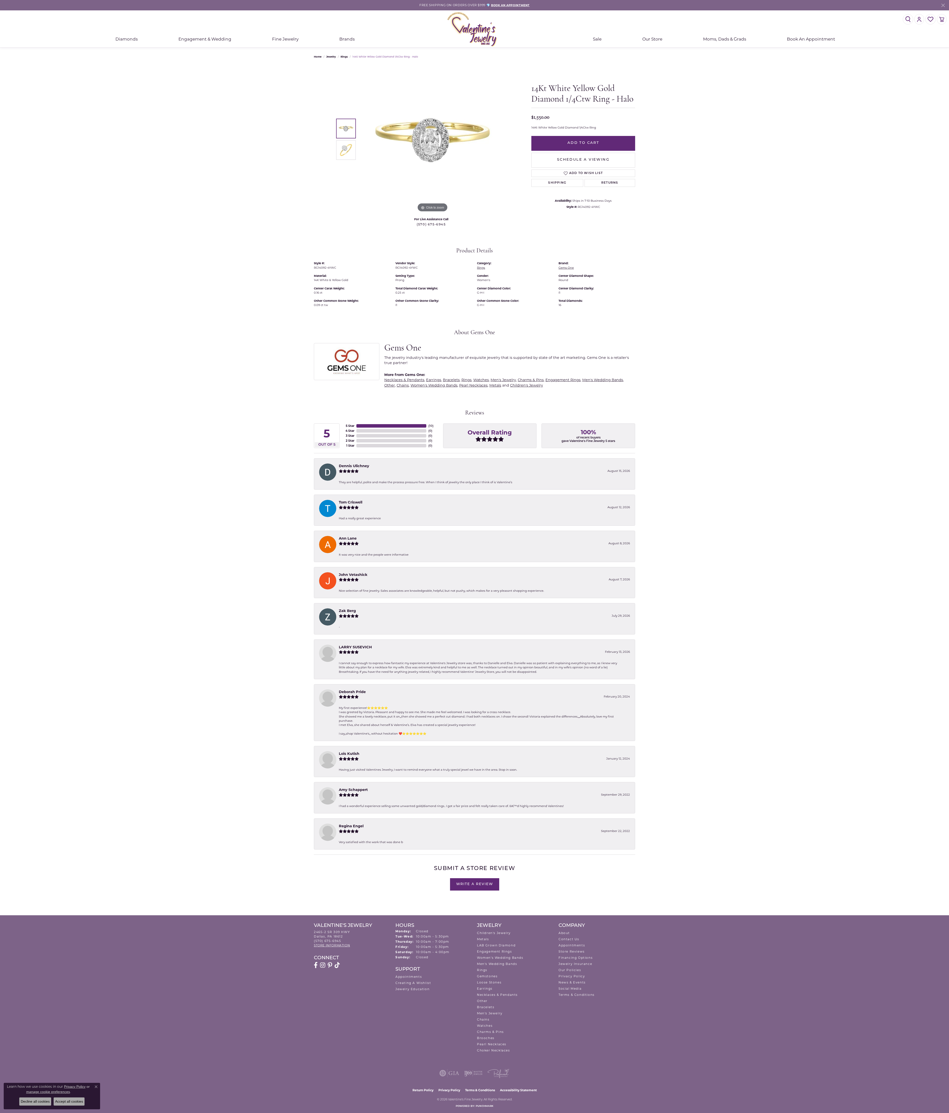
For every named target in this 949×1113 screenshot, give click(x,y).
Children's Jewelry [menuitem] (494, 933)
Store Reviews (572, 951)
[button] (908, 19)
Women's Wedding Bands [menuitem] (500, 958)
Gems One (566, 267)
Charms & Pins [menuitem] (490, 1032)
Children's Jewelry (526, 385)
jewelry (331, 56)
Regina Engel (351, 826)
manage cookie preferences (48, 1092)
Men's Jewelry (503, 380)
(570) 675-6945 (431, 224)
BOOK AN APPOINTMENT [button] (510, 5)
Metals (495, 385)
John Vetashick (353, 574)
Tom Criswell (350, 502)
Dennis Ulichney (354, 466)
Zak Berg (347, 611)
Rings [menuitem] (482, 970)
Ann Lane (348, 538)
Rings (344, 56)
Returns (609, 182)
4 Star (349, 431)
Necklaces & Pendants (404, 380)
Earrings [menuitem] (485, 988)
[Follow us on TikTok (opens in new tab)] (337, 965)
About (564, 933)
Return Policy (422, 1090)
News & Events (572, 982)
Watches (481, 380)
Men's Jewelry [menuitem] (490, 1013)
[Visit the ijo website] (473, 1073)
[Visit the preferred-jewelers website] (498, 1073)
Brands (347, 39)
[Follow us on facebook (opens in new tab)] (316, 965)
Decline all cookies (35, 1101)
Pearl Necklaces (473, 385)
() (430, 426)
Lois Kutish (349, 753)
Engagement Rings (563, 380)
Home (318, 56)
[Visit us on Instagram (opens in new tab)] (322, 965)
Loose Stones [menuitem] (489, 982)
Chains (403, 385)
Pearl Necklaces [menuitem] (491, 1044)
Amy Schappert (353, 789)
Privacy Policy (572, 976)
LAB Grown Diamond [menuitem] (496, 945)
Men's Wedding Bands (602, 380)
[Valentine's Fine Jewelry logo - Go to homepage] (474, 29)
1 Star (350, 445)
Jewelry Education (412, 989)
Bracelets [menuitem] (485, 1007)
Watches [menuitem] (485, 1025)
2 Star (350, 440)
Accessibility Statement (518, 1090)
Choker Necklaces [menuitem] (493, 1050)
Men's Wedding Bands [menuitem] (497, 964)
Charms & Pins (531, 380)
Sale (597, 39)
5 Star (350, 426)
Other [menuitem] (482, 1001)
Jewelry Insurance (575, 964)
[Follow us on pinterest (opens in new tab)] (330, 965)
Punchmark (484, 1106)
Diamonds (126, 39)
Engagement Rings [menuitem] (494, 951)
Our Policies (570, 970)
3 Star (350, 435)
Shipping (557, 182)
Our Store (652, 39)
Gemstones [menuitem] (487, 976)
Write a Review (474, 884)
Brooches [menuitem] (486, 1038)
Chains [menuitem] (483, 1019)
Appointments (408, 977)
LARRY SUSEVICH (355, 647)
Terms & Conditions (577, 995)
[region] (432, 139)
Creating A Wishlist (413, 983)
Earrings (433, 380)
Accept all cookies (69, 1101)
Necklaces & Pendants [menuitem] (497, 995)
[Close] (943, 5)
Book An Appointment (811, 39)
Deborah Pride (352, 692)
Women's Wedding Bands (433, 385)
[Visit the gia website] (449, 1073)
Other (389, 385)
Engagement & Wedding (204, 39)
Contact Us (569, 939)
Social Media (570, 988)
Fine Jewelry (285, 39)
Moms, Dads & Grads (724, 39)
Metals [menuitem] (483, 939)
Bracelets (451, 380)
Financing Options (576, 958)
